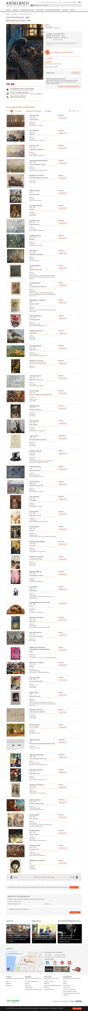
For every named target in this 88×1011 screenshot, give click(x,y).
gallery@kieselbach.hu (53, 2)
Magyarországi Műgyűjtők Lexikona (53, 985)
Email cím (47, 904)
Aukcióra (27, 983)
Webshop (15, 10)
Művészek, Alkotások (27, 10)
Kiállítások (39, 10)
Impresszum (66, 987)
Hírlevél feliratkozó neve (14, 904)
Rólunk (72, 10)
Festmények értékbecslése (31, 981)
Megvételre (28, 985)
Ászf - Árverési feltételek (69, 989)
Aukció (8, 10)
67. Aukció (49, 33)
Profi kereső (47, 987)
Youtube (70, 964)
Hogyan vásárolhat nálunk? (70, 991)
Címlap (7, 14)
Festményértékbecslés (53, 10)
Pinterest (62, 964)
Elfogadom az (19, 909)
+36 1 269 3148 (42, 2)
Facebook (47, 964)
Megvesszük (9, 985)
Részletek (60, 1008)
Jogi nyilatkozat (67, 985)
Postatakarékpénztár (49, 989)
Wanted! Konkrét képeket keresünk (33, 989)
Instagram (54, 964)
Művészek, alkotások (49, 981)
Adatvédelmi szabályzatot (22, 909)
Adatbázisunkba (29, 987)
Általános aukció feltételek (51, 66)
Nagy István (14, 14)
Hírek (64, 981)
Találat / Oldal (71, 111)
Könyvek (65, 10)
